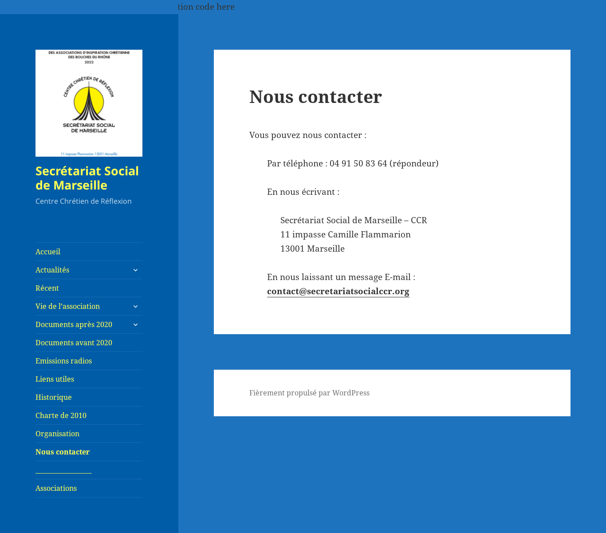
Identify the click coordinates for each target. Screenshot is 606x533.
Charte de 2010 (61, 415)
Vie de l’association (67, 306)
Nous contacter (62, 452)
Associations (56, 488)
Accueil (47, 252)
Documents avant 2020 (73, 342)
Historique (53, 397)
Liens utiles (54, 379)
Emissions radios (63, 361)
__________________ (63, 470)
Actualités (52, 270)
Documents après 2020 (73, 324)
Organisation (57, 433)
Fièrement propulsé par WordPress (309, 393)
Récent (47, 288)
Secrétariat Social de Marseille (87, 177)
